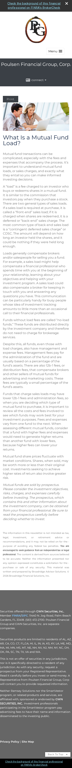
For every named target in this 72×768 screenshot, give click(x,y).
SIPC (25, 615)
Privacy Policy (9, 741)
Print (10, 99)
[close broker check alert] (66, 3)
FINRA (16, 615)
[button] (55, 51)
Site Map (28, 741)
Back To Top (56, 754)
